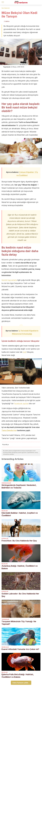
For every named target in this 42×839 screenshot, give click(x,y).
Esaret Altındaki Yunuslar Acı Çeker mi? (20, 649)
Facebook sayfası (21, 403)
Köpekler (5, 538)
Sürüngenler (6, 483)
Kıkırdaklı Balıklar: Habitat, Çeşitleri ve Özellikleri (20, 514)
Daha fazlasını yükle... (21, 683)
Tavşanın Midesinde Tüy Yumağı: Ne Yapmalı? (19, 622)
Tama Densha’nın (9, 430)
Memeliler (5, 647)
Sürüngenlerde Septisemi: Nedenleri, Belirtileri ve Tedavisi (19, 486)
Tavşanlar (5, 619)
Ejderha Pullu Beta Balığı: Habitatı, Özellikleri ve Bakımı (18, 675)
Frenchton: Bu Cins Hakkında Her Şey (19, 540)
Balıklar (5, 511)
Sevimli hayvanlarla (9, 280)
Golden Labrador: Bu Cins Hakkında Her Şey (20, 594)
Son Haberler (6, 8)
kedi (24, 352)
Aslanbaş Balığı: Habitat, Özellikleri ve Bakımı (20, 567)
